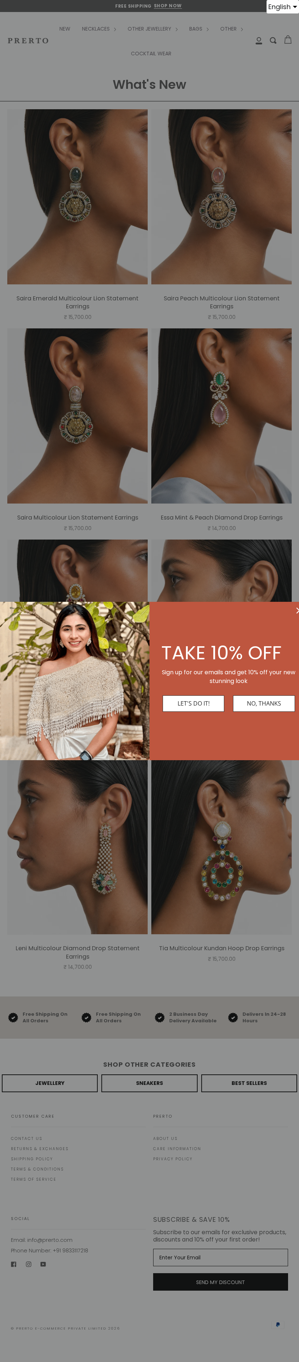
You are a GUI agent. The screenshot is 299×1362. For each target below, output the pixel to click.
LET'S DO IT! (194, 703)
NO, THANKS (264, 703)
